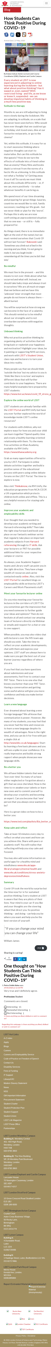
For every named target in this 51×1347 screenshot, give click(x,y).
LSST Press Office (12, 1124)
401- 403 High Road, (13, 1142)
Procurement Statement (14, 1100)
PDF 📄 (41, 948)
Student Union (10, 1116)
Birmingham (9, 1223)
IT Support (8, 1075)
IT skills (33, 545)
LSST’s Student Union (31, 355)
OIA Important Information (15, 1096)
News (6, 1087)
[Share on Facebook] (15, 959)
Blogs (6, 1046)
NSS (6, 1091)
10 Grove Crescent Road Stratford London (22, 1198)
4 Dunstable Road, (12, 1241)
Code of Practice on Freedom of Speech (21, 1059)
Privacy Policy (21, 1336)
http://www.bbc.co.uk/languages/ (21, 742)
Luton (6, 1244)
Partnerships (9, 1128)
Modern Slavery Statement (15, 1083)
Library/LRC (9, 1079)
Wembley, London (12, 1145)
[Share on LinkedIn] (24, 959)
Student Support (11, 1112)
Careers (7, 1050)
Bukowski (32, 241)
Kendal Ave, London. (13, 1272)
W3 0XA (7, 1275)
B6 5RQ (7, 1226)
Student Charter (11, 1104)
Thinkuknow (20, 486)
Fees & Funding (11, 1071)
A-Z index (8, 1038)
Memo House (9, 1270)
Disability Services (12, 1067)
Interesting (14, 1007)
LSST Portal (14, 410)
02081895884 (10, 1278)
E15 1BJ (7, 1202)
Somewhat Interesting (18, 1010)
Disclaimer (31, 1336)
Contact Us (8, 1063)
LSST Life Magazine (13, 1120)
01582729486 (10, 1250)
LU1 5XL (41, 1258)
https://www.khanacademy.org (20, 452)
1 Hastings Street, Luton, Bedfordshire (20, 1258)
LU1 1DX (8, 1247)
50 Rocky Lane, (10, 1220)
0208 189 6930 (10, 1205)
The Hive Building (17, 1156)
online (25, 576)
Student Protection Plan (14, 1108)
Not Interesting (15, 1013)
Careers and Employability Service (19, 1055)
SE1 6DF (8, 1183)
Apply (6, 1042)
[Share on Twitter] (20, 959)
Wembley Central (17, 1139)
